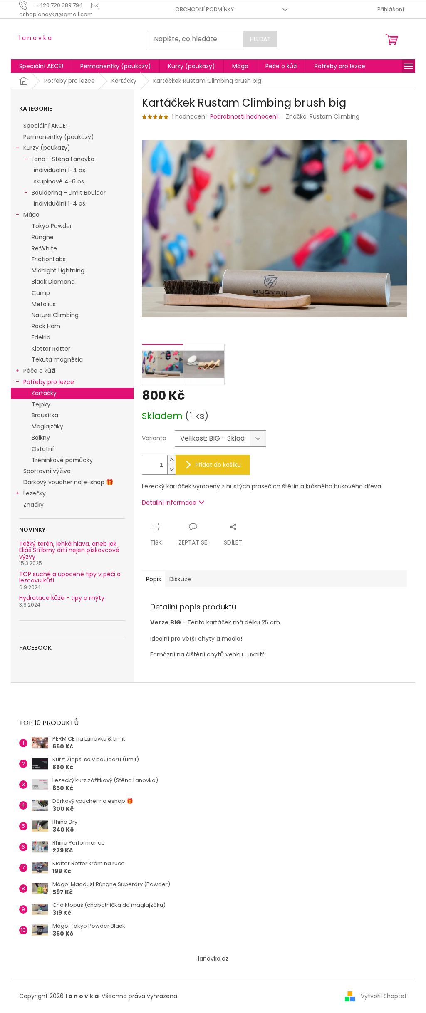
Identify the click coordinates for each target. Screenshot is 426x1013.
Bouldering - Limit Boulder (69, 192)
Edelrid (41, 337)
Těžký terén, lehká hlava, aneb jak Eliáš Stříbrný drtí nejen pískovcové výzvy (69, 550)
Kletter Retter (51, 348)
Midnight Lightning (58, 270)
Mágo (31, 215)
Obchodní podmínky (204, 9)
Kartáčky (44, 393)
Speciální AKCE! (45, 125)
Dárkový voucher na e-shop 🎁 (68, 482)
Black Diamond (53, 281)
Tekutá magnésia (57, 359)
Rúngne (43, 237)
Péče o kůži (39, 371)
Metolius (44, 304)
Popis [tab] (153, 579)
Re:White (44, 248)
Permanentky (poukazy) (58, 137)
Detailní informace (169, 502)
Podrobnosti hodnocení (244, 117)
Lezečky (34, 493)
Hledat (260, 39)
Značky (33, 504)
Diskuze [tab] (180, 579)
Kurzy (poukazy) (46, 148)
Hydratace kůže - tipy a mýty (61, 598)
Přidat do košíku (218, 465)
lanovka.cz (213, 958)
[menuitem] (41, 66)
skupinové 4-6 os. (59, 181)
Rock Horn (46, 326)
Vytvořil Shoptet (384, 996)
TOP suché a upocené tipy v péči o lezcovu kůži (70, 577)
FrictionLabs (49, 259)
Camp (41, 293)
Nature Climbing (55, 315)
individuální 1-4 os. (60, 170)
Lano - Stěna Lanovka (63, 159)
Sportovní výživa (47, 471)
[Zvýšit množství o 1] (171, 460)
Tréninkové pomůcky (62, 460)
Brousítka (45, 415)
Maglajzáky (47, 426)
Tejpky (41, 404)
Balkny (41, 437)
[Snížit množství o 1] (171, 469)
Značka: (322, 116)
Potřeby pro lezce (48, 382)
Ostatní (43, 449)
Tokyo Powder (52, 226)
